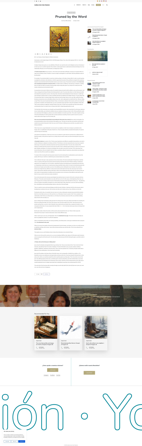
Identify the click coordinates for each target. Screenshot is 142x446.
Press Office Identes (67, 20)
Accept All (22, 441)
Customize (7, 441)
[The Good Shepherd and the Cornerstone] (106, 296)
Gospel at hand (71, 12)
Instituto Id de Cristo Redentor (42, 5)
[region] (14, 436)
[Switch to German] (103, 1)
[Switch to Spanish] (97, 1)
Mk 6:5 (61, 205)
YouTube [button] (58, 375)
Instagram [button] (46, 375)
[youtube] (36, 1)
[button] (52, 370)
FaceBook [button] (52, 375)
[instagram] (38, 1)
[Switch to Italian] (99, 1)
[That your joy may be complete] (35, 296)
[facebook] (34, 1)
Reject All (14, 441)
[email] (40, 1)
